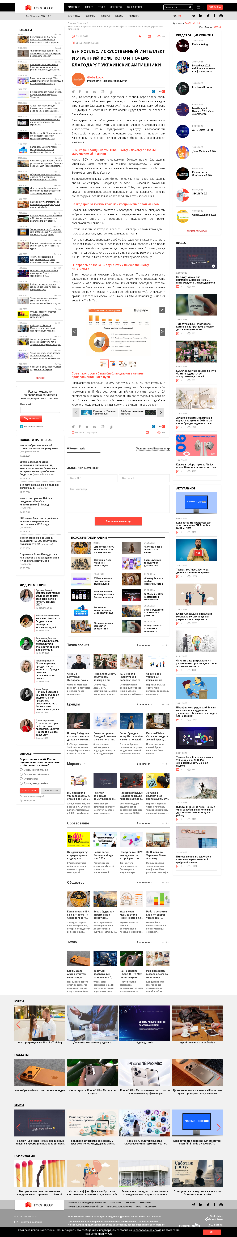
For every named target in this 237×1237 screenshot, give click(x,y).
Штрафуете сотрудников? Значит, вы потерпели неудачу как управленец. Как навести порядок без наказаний (196, 711)
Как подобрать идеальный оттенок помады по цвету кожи (39, 447)
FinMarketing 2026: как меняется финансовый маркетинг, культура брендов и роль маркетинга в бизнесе (46, 136)
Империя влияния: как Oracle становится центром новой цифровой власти (193, 859)
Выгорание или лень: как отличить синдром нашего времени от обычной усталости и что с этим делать (39, 1193)
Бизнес (89, 7)
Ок (211, 1232)
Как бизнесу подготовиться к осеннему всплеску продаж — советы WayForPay (45, 204)
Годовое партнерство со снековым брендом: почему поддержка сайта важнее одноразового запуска (92, 1142)
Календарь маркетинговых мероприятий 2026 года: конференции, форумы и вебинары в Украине (43, 150)
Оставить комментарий (32, 796)
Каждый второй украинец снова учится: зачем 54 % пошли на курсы (46, 246)
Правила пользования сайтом (85, 1207)
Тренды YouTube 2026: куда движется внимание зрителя (193, 571)
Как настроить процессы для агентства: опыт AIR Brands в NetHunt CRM (193, 525)
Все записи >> (144, 645)
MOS (138, 1207)
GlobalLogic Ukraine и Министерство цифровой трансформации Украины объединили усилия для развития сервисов (42, 328)
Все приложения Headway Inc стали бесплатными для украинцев (104, 595)
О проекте (115, 1203)
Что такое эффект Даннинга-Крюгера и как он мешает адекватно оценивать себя (92, 1193)
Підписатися (31, 418)
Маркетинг (74, 7)
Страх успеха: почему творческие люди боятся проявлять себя (197, 1193)
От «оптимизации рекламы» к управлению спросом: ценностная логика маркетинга (196, 663)
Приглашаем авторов (119, 1207)
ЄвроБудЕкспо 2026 (204, 214)
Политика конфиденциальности (87, 1203)
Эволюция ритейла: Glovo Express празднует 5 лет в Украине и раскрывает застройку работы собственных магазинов (46, 342)
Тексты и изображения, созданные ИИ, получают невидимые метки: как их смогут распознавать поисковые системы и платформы (46, 260)
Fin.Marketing (200, 44)
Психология (24, 1156)
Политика (150, 1207)
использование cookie (147, 1230)
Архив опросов (27, 800)
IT (143, 37)
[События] (203, 7)
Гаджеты (21, 1055)
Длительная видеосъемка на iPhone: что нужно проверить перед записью (197, 1092)
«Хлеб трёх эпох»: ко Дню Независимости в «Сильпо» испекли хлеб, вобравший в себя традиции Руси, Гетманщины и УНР (44, 108)
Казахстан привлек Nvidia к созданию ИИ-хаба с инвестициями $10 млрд (36, 501)
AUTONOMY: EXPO (202, 130)
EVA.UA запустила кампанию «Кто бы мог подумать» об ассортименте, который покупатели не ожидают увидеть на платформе (196, 376)
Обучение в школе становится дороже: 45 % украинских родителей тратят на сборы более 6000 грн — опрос (45, 177)
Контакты (145, 1203)
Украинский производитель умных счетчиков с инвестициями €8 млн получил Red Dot (45, 301)
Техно (101, 7)
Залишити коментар (118, 521)
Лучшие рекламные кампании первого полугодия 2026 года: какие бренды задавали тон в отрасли (194, 422)
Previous (74, 332)
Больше (40, 378)
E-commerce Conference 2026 (202, 174)
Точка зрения (134, 7)
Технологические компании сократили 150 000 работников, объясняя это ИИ (38, 540)
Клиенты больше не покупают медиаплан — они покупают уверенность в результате (194, 616)
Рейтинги (134, 16)
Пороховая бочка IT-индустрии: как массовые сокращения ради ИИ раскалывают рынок (39, 557)
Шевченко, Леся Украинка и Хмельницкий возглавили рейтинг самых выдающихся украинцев (44, 67)
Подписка (215, 7)
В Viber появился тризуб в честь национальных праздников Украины (103, 584)
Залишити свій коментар (153, 448)
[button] (167, 645)
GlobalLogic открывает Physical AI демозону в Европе (45, 368)
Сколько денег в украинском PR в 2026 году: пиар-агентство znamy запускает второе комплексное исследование (46, 218)
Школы (119, 16)
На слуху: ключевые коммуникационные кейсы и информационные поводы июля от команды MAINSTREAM (195, 281)
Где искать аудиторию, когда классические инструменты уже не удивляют (145, 1142)
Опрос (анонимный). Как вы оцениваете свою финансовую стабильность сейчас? (40, 762)
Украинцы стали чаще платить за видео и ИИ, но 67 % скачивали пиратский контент (45, 356)
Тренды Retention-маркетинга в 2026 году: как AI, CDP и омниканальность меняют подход (194, 761)
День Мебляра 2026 (204, 151)
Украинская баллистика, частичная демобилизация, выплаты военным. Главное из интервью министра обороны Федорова (38, 468)
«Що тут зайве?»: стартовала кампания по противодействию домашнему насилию (154, 632)
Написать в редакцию (86, 433)
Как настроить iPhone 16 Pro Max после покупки (92, 1092)
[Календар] (198, 7)
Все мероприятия (197, 231)
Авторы (105, 16)
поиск (190, 7)
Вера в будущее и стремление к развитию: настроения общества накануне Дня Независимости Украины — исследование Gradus (46, 163)
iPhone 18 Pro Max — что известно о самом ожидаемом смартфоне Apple (145, 1092)
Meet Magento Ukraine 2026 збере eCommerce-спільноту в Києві (203, 112)
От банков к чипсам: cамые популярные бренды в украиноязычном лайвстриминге (44, 273)
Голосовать (29, 790)
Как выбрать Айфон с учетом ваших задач (40, 1090)
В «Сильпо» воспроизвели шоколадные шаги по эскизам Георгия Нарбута (45, 287)
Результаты (51, 790)
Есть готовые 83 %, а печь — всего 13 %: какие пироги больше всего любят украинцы (104, 552)
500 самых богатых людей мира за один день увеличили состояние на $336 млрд (39, 521)
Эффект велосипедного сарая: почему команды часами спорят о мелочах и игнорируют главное (145, 1193)
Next (162, 332)
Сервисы (90, 16)
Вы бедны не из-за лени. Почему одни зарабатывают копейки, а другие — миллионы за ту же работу (195, 811)
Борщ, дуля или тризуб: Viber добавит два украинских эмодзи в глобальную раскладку (46, 81)
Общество (116, 7)
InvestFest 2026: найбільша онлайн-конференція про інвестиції (203, 69)
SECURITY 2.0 (199, 193)
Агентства (74, 16)
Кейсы (19, 1105)
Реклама (131, 1203)
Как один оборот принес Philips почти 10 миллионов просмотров (196, 466)
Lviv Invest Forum (202, 87)
